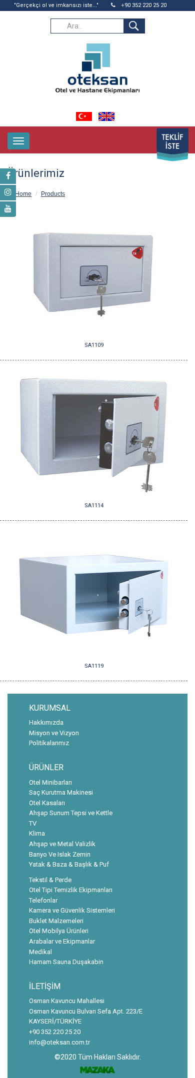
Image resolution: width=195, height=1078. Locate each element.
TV (32, 823)
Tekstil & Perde (50, 880)
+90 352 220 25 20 (143, 5)
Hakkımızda (46, 722)
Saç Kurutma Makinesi (61, 792)
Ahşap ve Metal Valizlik (62, 844)
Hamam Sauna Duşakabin (66, 962)
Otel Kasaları (47, 803)
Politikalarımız (49, 743)
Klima (37, 833)
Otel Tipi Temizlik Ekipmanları (70, 890)
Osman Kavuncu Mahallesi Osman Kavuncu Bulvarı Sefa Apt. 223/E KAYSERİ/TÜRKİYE (85, 1011)
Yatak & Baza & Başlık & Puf (69, 864)
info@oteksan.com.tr (59, 1042)
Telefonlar (43, 900)
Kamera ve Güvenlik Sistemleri (72, 910)
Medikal (40, 952)
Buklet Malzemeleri (56, 921)
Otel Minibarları (50, 782)
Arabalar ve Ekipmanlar (62, 941)
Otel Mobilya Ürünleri (58, 931)
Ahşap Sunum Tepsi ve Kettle (70, 813)
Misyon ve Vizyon (54, 733)
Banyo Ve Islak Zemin (59, 854)
